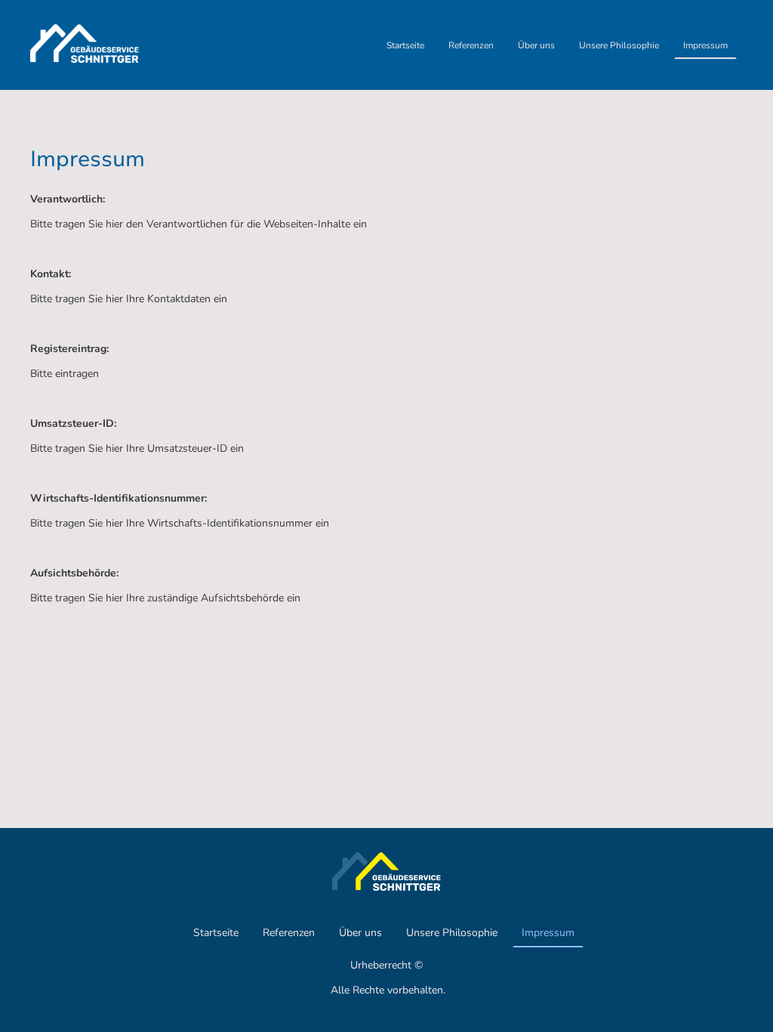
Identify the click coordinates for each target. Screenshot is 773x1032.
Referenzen (471, 45)
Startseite (405, 45)
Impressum (705, 45)
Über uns (536, 45)
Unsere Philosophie (619, 45)
